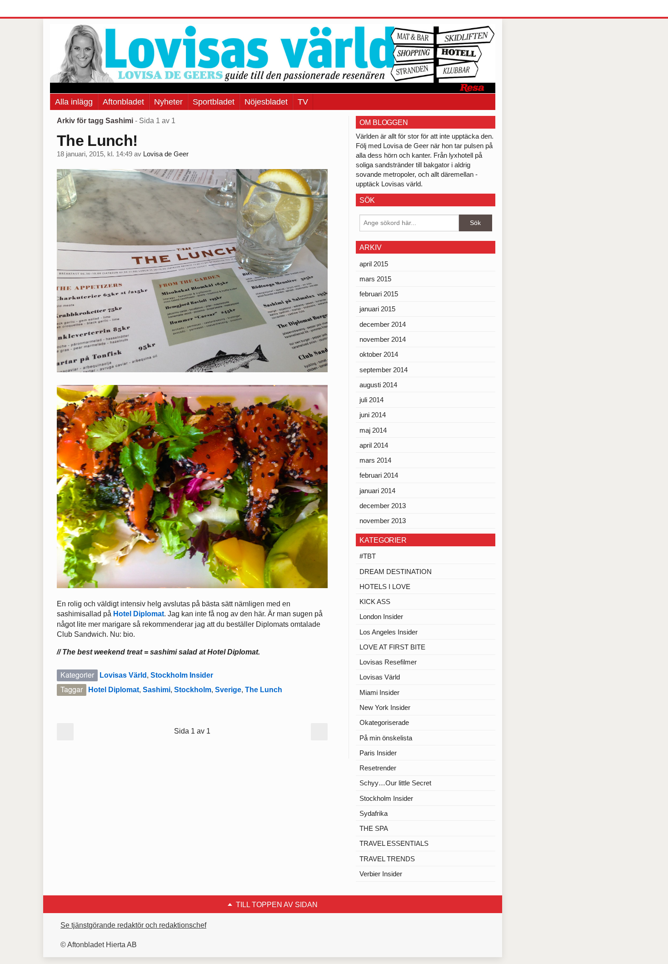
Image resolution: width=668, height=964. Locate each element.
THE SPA (373, 828)
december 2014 (382, 324)
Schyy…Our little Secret (395, 783)
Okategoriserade (384, 722)
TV (303, 101)
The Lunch (263, 690)
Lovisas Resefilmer (388, 662)
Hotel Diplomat (138, 614)
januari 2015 (377, 309)
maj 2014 (373, 430)
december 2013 (382, 505)
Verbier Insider (380, 874)
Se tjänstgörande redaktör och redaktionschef (133, 925)
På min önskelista (385, 738)
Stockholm (192, 690)
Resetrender (377, 768)
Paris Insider (378, 753)
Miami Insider (379, 692)
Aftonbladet (123, 101)
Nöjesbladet (266, 101)
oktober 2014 (378, 354)
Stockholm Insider (181, 675)
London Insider (381, 616)
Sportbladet (213, 101)
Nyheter (168, 101)
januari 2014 (377, 490)
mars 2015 (375, 279)
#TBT (367, 556)
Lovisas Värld (123, 675)
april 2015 (373, 264)
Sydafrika (373, 813)
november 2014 (382, 339)
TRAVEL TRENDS (387, 859)
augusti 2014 (378, 385)
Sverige (228, 690)
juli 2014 (371, 400)
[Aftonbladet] (84, 9)
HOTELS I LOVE (384, 586)
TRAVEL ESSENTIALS (394, 843)
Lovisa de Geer (166, 154)
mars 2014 (375, 460)
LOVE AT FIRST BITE (392, 647)
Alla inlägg (74, 101)
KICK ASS (374, 601)
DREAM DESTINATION (395, 571)
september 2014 (383, 370)
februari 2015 (378, 294)
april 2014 (373, 445)
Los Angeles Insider (388, 632)
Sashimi (156, 690)
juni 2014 (372, 415)
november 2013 (382, 520)
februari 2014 (378, 475)
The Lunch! (97, 140)
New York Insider (384, 707)
